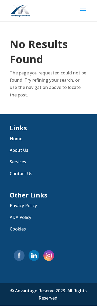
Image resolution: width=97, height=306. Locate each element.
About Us (19, 150)
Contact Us (21, 174)
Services (18, 162)
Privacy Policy (23, 205)
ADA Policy (20, 217)
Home (16, 139)
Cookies (18, 229)
